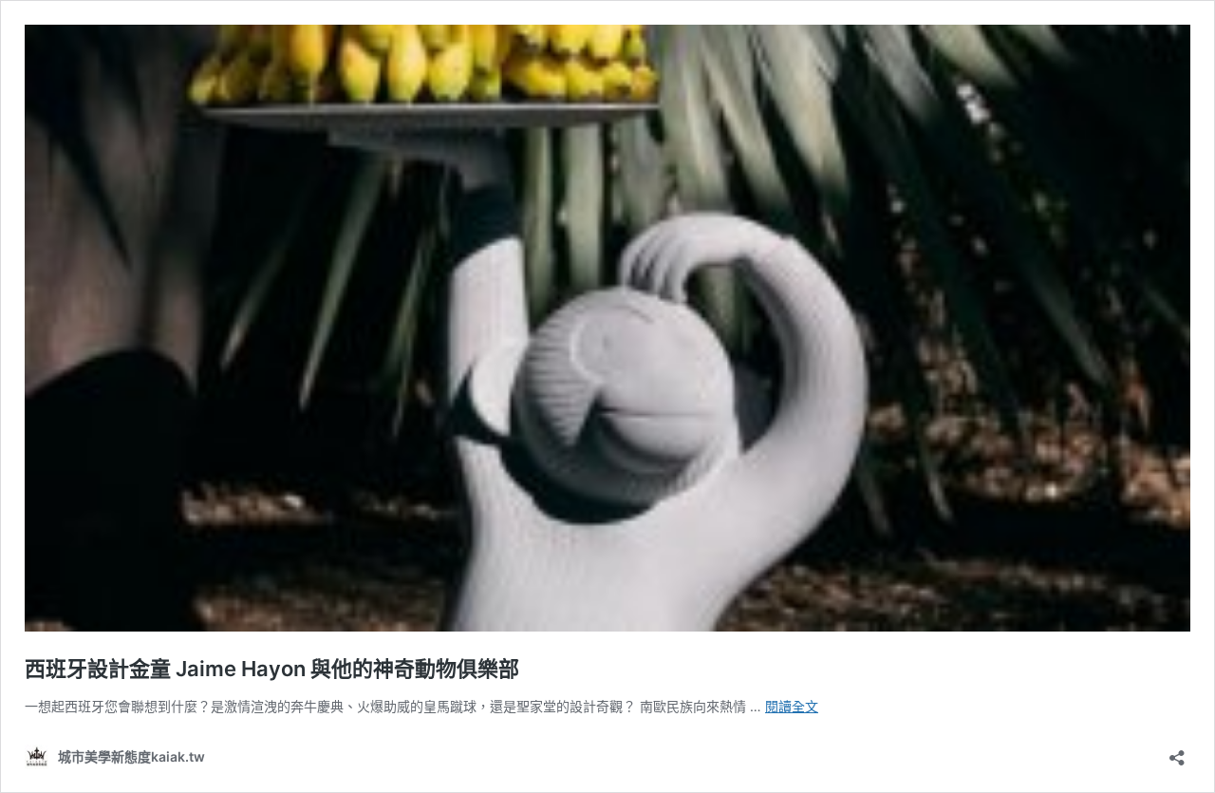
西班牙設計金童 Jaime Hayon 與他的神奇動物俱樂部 (272, 668)
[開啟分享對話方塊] (1177, 751)
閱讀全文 (791, 706)
